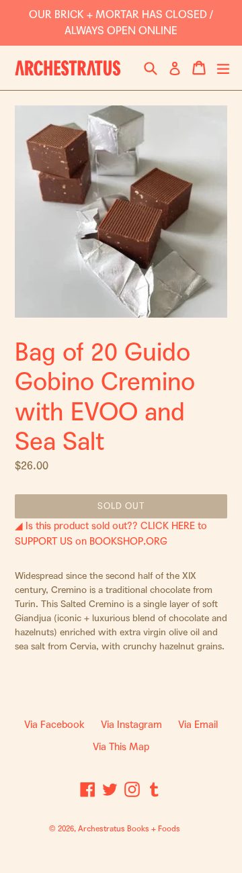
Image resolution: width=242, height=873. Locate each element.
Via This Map (121, 747)
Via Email (198, 725)
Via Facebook (54, 725)
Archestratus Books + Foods (129, 828)
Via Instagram (131, 725)
